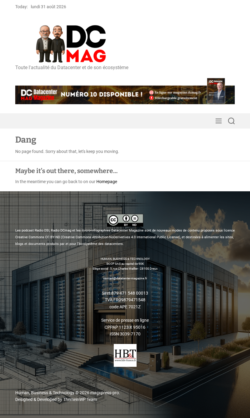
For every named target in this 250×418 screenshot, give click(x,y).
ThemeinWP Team (80, 399)
